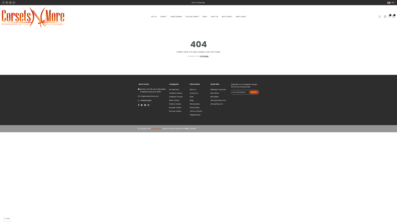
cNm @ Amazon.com (218, 100)
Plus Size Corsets (175, 111)
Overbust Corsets (175, 93)
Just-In (153, 17)
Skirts (205, 17)
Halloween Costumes (218, 89)
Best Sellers (214, 97)
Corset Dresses (176, 17)
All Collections (174, 89)
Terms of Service (196, 111)
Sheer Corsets (174, 100)
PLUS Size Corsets (192, 17)
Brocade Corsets (175, 108)
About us (193, 89)
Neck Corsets (227, 17)
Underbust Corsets (176, 97)
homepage (204, 56)
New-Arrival (214, 93)
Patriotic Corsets (175, 104)
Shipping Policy (195, 115)
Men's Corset (241, 17)
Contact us (194, 93)
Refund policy (195, 104)
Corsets (163, 17)
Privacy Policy (195, 108)
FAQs (191, 97)
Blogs (192, 100)
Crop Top (214, 17)
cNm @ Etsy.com (216, 104)
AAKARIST (193, 129)
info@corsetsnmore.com (149, 96)
